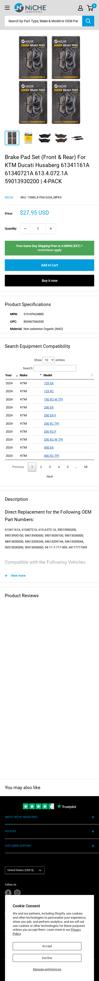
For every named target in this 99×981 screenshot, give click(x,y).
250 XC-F (50, 431)
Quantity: (11, 228)
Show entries (49, 360)
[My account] (80, 8)
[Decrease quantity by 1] (25, 229)
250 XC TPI (51, 423)
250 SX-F (50, 415)
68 (85, 467)
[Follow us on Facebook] (8, 892)
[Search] (88, 21)
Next (50, 476)
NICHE (9, 197)
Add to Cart (49, 265)
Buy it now (49, 281)
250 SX (49, 407)
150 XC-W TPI (53, 399)
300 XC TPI (51, 456)
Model (47, 375)
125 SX (49, 383)
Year (8, 375)
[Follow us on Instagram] (17, 892)
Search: (28, 368)
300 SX (49, 447)
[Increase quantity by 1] (51, 229)
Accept (47, 946)
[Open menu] (7, 8)
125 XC (49, 391)
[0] (90, 8)
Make (23, 375)
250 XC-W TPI (53, 439)
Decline (47, 958)
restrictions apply (49, 250)
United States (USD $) (20, 870)
